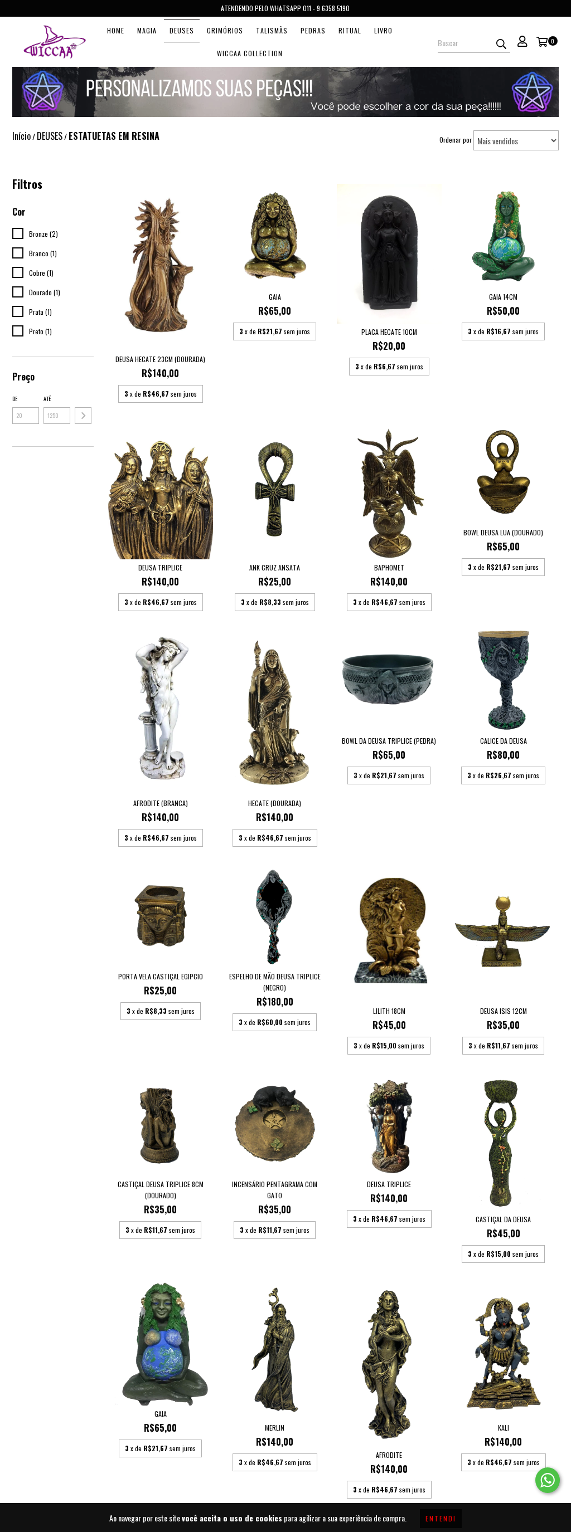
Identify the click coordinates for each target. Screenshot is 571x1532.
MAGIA (147, 30)
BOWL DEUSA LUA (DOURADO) (503, 532)
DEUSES (182, 30)
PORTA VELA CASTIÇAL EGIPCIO (160, 976)
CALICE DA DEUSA (503, 740)
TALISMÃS (272, 30)
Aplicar (83, 415)
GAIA (275, 296)
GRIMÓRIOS (225, 30)
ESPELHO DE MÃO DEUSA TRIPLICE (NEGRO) (275, 982)
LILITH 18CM (389, 1011)
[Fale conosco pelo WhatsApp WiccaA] (547, 1480)
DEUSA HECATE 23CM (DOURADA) (160, 359)
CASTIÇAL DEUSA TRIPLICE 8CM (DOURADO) (161, 1189)
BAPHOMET (389, 567)
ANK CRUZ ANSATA (274, 567)
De (14, 398)
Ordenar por (455, 139)
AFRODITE (389, 1455)
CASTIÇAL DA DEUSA (503, 1219)
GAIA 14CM (503, 296)
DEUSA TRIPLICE (160, 567)
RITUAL (349, 30)
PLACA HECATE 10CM (389, 331)
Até (47, 398)
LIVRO (383, 30)
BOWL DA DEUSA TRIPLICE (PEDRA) (389, 740)
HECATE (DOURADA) (274, 803)
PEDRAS (313, 30)
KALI (503, 1427)
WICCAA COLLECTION (250, 53)
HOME (115, 30)
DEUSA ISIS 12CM (503, 1011)
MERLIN (274, 1427)
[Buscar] (501, 43)
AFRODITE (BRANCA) (160, 803)
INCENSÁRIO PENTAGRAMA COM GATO (274, 1189)
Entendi (440, 1518)
